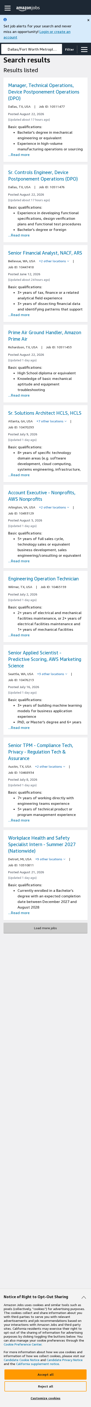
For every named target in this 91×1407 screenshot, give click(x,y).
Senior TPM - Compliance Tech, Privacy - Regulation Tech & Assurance (40, 752)
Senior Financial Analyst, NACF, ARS (45, 253)
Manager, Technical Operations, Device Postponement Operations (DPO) (43, 92)
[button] (8, 8)
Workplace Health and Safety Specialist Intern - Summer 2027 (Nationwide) (42, 844)
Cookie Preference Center (23, 1344)
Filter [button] (69, 49)
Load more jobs (45, 928)
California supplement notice (37, 1364)
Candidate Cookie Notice (21, 1360)
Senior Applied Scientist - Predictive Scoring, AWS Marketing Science (44, 659)
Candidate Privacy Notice (65, 1360)
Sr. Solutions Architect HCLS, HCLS (44, 413)
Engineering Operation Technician (43, 578)
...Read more (19, 154)
